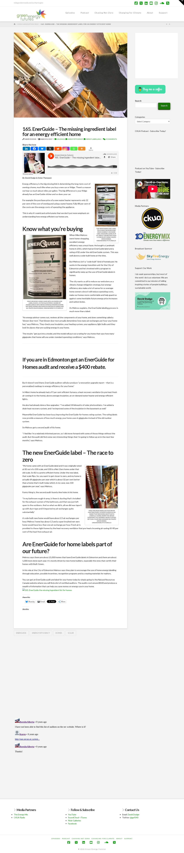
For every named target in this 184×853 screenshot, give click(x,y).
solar (71, 633)
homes (58, 633)
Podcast (66, 838)
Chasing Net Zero (81, 838)
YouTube (72, 814)
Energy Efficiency (75, 139)
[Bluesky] (42, 148)
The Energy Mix (21, 814)
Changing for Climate (103, 838)
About (119, 838)
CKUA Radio (19, 817)
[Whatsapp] (73, 148)
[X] (50, 148)
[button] (181, 2)
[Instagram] (66, 148)
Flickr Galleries (74, 820)
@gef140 (134, 817)
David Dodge (133, 814)
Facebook (72, 823)
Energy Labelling (93, 139)
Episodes (55, 838)
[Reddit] (58, 148)
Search (138, 101)
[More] (81, 148)
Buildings (60, 139)
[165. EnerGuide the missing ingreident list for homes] (47, 590)
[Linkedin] (26, 148)
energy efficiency (41, 633)
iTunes (84, 817)
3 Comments (111, 139)
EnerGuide (21, 633)
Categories (140, 117)
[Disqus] (70, 675)
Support (128, 838)
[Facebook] (34, 148)
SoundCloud (73, 817)
